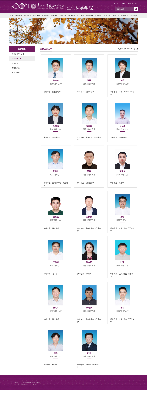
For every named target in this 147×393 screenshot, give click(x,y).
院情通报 (133, 15)
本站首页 (123, 3)
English (129, 3)
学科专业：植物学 (117, 183)
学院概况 (18, 15)
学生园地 (80, 15)
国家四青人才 (133, 49)
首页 (11, 15)
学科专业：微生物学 (51, 228)
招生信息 (89, 15)
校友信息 (98, 15)
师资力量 (63, 15)
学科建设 (36, 15)
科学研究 (54, 15)
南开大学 (116, 3)
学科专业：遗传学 (50, 274)
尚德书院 (124, 15)
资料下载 (107, 15)
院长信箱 (135, 3)
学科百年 (116, 15)
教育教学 (45, 15)
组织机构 (27, 15)
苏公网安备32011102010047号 (27, 384)
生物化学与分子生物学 (52, 137)
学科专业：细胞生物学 (52, 92)
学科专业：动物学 (84, 274)
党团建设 (71, 15)
